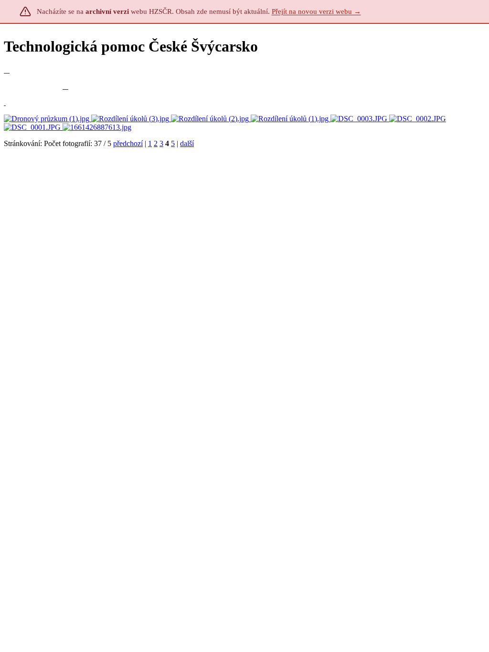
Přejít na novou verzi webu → (316, 11)
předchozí (128, 143)
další (187, 143)
